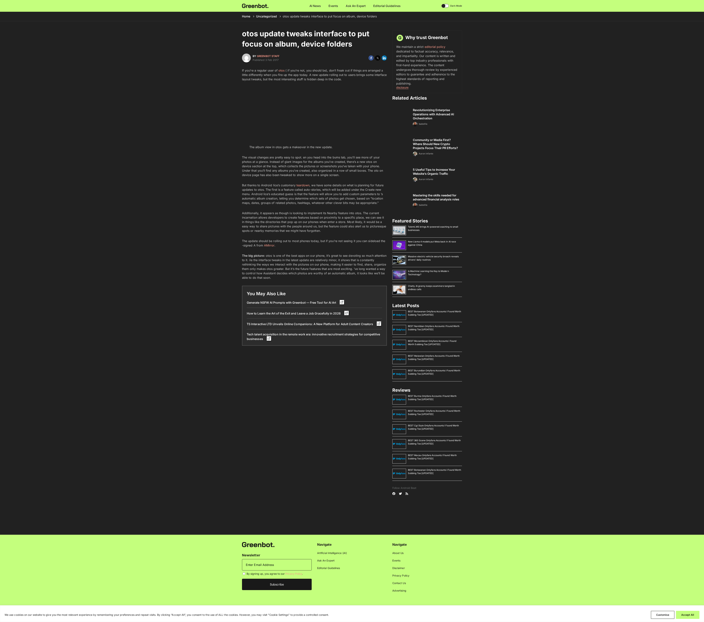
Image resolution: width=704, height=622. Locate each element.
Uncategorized (266, 16)
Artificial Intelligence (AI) (332, 553)
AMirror (269, 245)
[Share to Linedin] (384, 58)
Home (246, 16)
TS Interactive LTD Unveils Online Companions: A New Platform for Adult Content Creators (310, 324)
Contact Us (399, 583)
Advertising (399, 590)
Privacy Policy (293, 573)
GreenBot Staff (268, 56)
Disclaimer (398, 568)
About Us (398, 553)
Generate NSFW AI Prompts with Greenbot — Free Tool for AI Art (292, 302)
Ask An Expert (356, 6)
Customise (662, 614)
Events (333, 6)
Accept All (687, 614)
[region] (352, 613)
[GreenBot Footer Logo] (258, 544)
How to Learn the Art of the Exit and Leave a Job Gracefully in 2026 (294, 313)
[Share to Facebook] (371, 58)
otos (281, 70)
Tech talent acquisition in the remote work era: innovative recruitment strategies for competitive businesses (313, 336)
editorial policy (435, 47)
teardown (303, 185)
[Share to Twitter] (377, 58)
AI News (315, 6)
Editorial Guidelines (386, 6)
